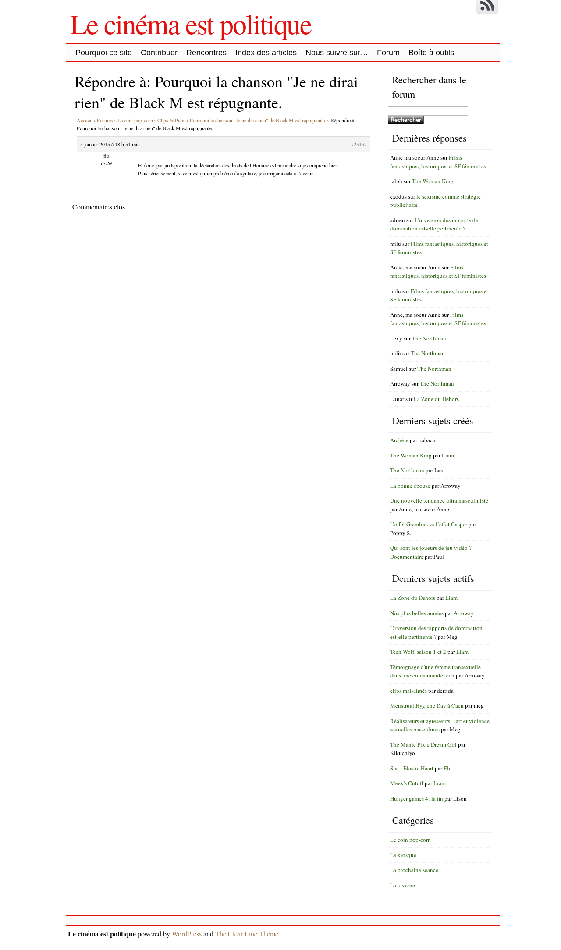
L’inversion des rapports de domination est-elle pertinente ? (434, 224)
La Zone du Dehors (436, 399)
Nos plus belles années (417, 613)
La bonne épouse (410, 485)
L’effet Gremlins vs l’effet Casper (428, 524)
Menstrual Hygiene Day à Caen (427, 705)
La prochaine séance (414, 870)
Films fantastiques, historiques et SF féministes (438, 161)
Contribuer (159, 52)
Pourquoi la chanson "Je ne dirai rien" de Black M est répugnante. (258, 120)
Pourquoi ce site (103, 52)
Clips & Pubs (171, 120)
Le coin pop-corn (135, 120)
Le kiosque (403, 855)
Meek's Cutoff (406, 783)
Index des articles (266, 52)
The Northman (429, 338)
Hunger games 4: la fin (416, 798)
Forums (105, 120)
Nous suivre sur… (336, 52)
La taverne (402, 885)
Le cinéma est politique (190, 23)
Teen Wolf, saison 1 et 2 (418, 652)
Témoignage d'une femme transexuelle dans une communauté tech (435, 671)
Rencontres (206, 52)
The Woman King (433, 181)
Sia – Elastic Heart (411, 768)
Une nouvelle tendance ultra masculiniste (439, 500)
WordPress (187, 933)
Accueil (84, 120)
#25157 (359, 144)
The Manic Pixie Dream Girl (423, 744)
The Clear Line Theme (246, 933)
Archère (399, 440)
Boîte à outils (431, 52)
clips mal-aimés (408, 691)
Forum (388, 52)
